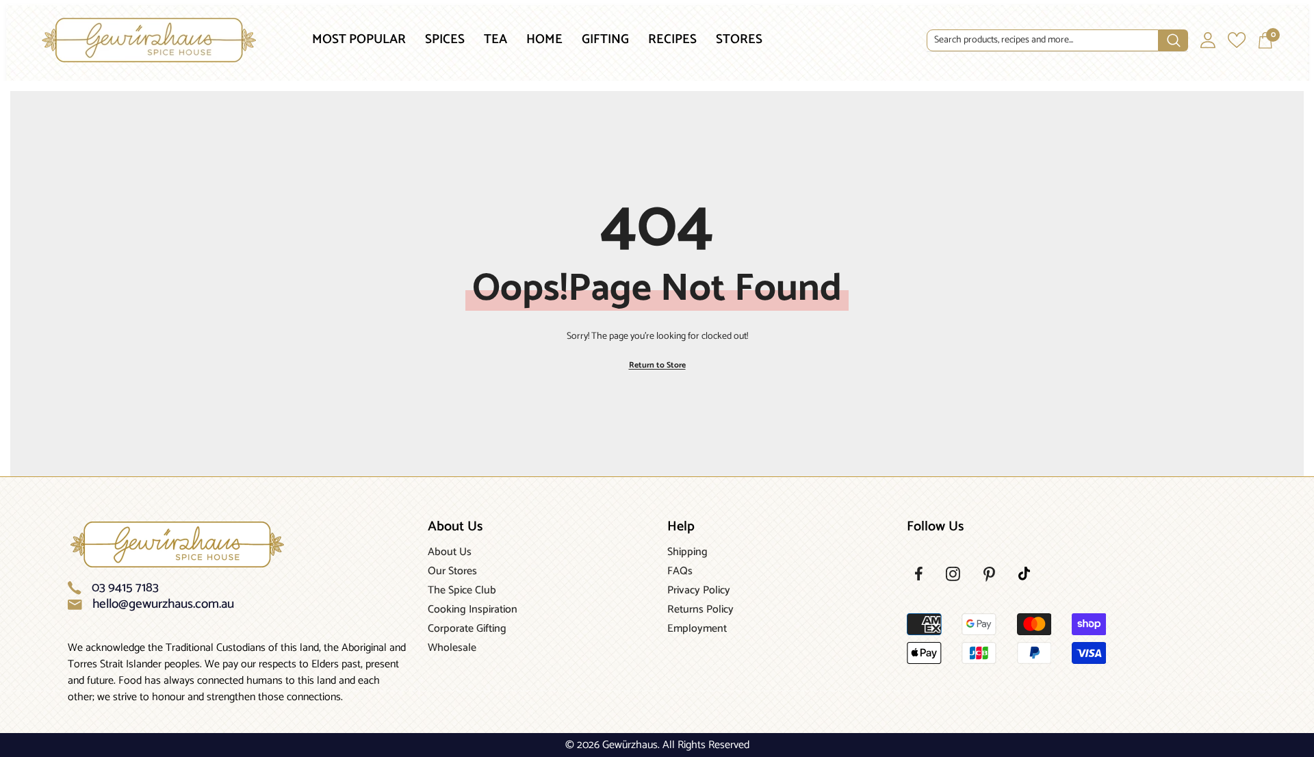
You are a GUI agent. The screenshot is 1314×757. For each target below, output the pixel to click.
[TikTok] (1024, 574)
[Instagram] (953, 574)
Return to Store (657, 365)
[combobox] (1043, 40)
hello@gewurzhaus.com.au (163, 604)
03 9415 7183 (125, 588)
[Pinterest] (989, 574)
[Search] (1058, 40)
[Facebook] (919, 574)
